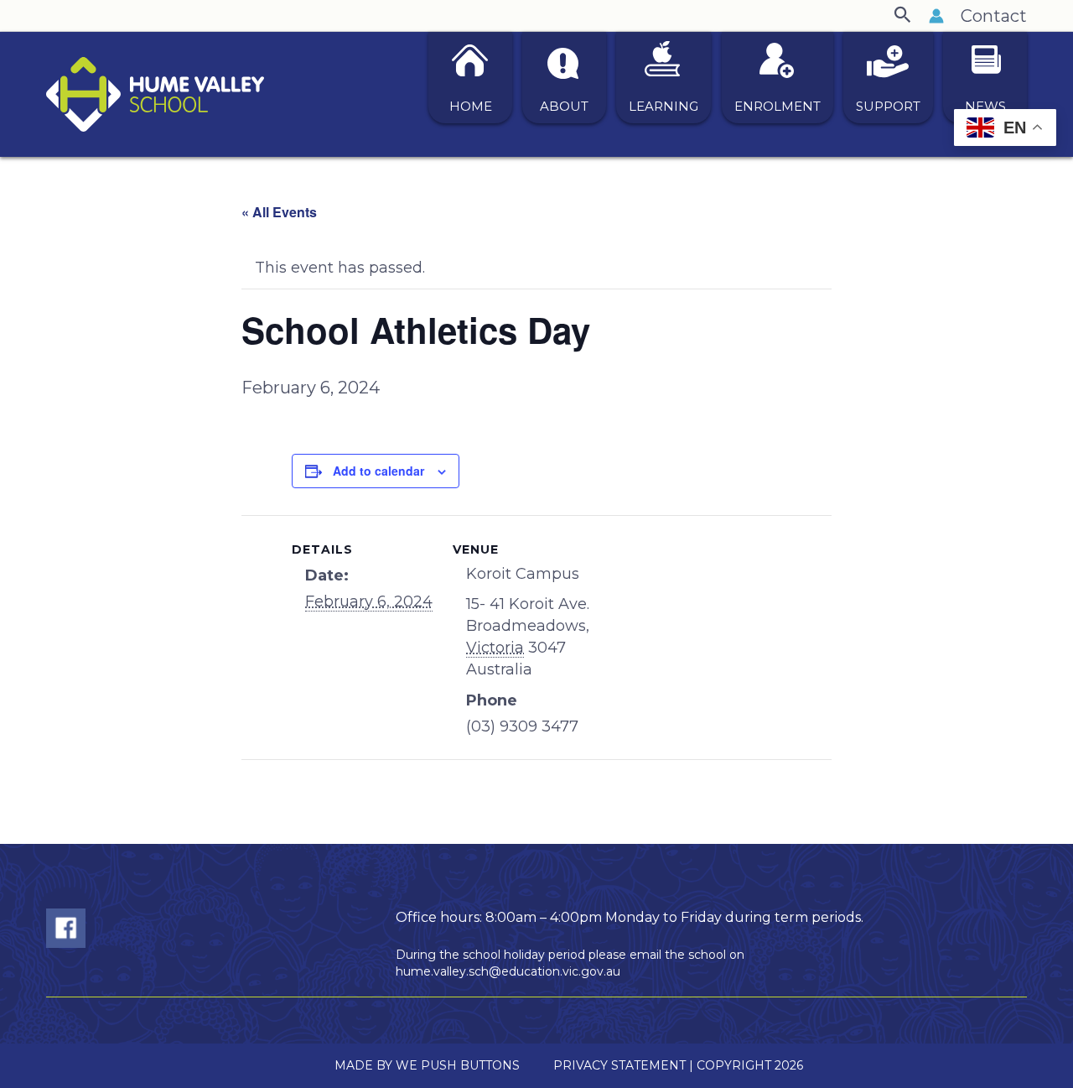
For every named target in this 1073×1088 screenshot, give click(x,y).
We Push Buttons (458, 1065)
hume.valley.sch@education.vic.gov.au (508, 971)
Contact (994, 16)
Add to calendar (378, 470)
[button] (903, 16)
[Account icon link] (936, 15)
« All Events (279, 211)
